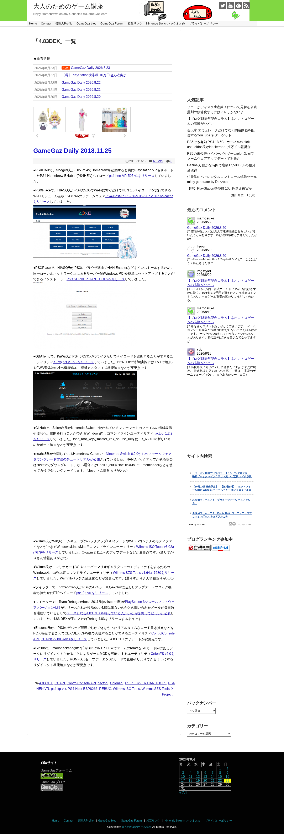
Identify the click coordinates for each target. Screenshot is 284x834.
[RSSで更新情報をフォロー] (246, 5)
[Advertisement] (104, 506)
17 (183, 780)
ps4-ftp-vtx (58, 689)
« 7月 (183, 792)
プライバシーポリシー (203, 23)
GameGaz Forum (111, 23)
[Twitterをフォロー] (222, 5)
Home (33, 23)
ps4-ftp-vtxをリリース (92, 593)
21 (213, 780)
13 (205, 776)
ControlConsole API (81, 683)
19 (198, 780)
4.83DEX (46, 683)
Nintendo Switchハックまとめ (165, 23)
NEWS (158, 161)
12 (198, 776)
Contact (46, 23)
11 (190, 776)
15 (220, 776)
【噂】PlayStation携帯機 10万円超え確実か (219, 188)
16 (227, 776)
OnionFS (116, 683)
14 (213, 776)
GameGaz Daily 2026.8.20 (206, 227)
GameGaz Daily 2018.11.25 (72, 150)
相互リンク (135, 23)
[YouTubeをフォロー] (230, 5)
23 (227, 780)
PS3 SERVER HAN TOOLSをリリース (96, 279)
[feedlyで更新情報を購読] (238, 5)
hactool (103, 683)
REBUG (105, 689)
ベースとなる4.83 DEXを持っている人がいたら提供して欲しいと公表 (119, 613)
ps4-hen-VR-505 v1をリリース (131, 176)
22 (220, 780)
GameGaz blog (86, 23)
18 (190, 780)
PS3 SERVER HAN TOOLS (146, 683)
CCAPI (59, 683)
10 (183, 776)
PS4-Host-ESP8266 (83, 689)
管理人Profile (63, 23)
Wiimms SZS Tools (156, 689)
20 (205, 780)
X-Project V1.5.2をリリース (73, 362)
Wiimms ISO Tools (126, 689)
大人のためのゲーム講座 (68, 6)
